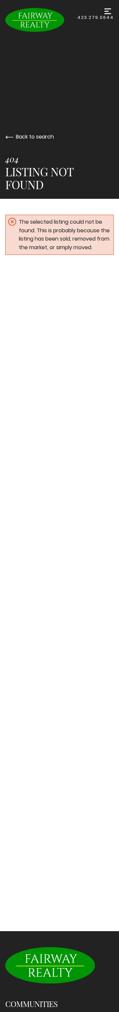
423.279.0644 (95, 17)
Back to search (35, 137)
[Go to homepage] (41, 20)
